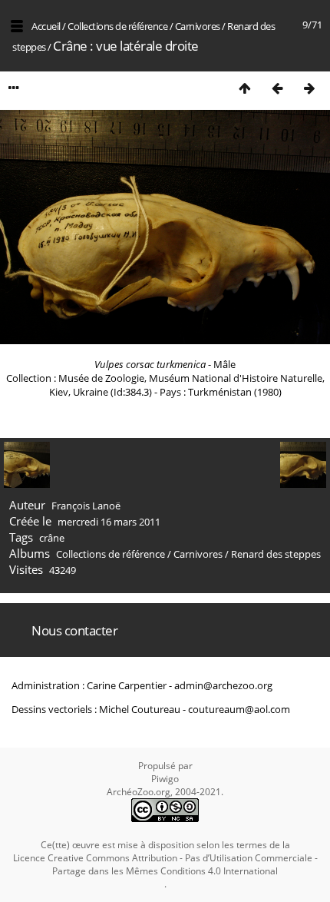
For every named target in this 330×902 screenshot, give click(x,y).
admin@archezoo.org (223, 685)
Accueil (46, 26)
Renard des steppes (276, 554)
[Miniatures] (245, 88)
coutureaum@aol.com (239, 709)
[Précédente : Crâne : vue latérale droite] (277, 88)
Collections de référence (117, 26)
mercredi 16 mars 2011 (109, 522)
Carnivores (197, 26)
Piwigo (165, 778)
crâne (51, 538)
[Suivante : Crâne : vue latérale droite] (309, 88)
